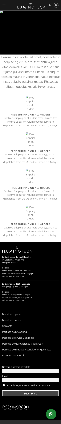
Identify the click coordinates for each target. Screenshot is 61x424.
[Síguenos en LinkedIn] (26, 407)
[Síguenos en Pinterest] (21, 407)
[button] (4, 5)
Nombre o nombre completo (16, 367)
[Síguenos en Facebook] (5, 407)
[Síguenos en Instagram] (10, 407)
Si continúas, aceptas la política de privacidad (29, 385)
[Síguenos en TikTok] (15, 407)
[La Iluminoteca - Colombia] (30, 5)
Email (5, 376)
